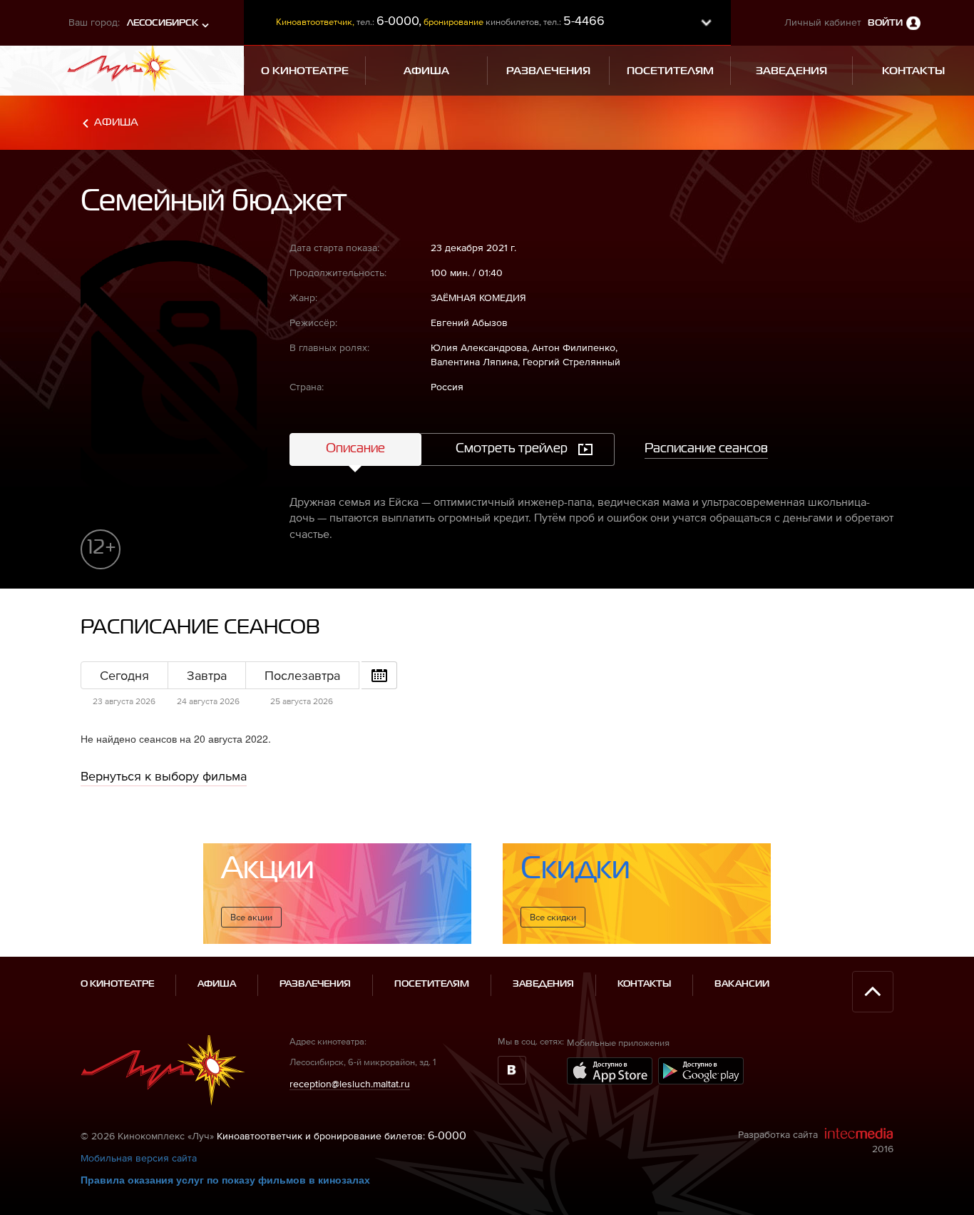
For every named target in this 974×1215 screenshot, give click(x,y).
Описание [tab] (355, 448)
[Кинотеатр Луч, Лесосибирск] (122, 67)
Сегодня (124, 675)
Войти (885, 23)
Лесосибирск (162, 23)
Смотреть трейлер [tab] (512, 448)
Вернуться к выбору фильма (164, 775)
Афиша (116, 122)
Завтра (207, 675)
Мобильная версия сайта (139, 1158)
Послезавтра (302, 675)
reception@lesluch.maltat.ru (349, 1083)
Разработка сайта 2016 (815, 1141)
